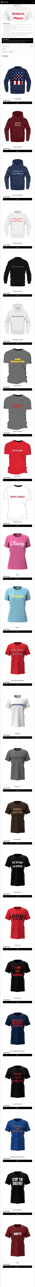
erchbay (4, 2)
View (17, 102)
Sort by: (4, 49)
